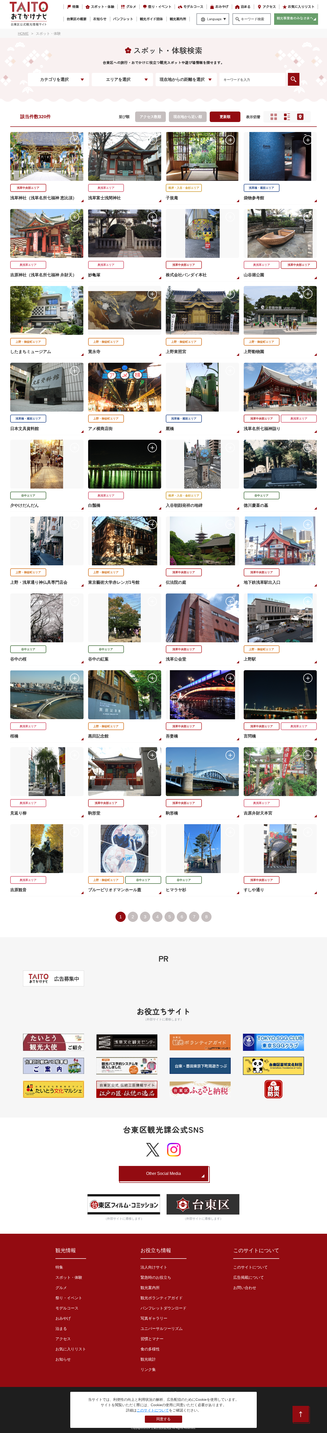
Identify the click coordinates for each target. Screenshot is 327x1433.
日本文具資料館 (24, 428)
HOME (23, 33)
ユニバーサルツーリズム (162, 1328)
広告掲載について (248, 1277)
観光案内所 (178, 19)
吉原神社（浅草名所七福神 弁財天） (43, 275)
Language (214, 19)
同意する (163, 1419)
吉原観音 (18, 890)
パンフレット (123, 19)
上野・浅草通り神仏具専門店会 (38, 582)
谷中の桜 (18, 659)
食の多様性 (150, 1349)
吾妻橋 (172, 736)
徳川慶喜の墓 (256, 505)
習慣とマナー (152, 1339)
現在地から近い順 (187, 117)
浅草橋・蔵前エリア (261, 187)
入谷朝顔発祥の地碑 (184, 505)
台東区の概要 (77, 19)
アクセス (269, 6)
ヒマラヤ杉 (176, 890)
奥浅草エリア (106, 187)
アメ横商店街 (100, 428)
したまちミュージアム (30, 351)
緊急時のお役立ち (156, 1277)
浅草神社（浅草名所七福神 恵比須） (43, 198)
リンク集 (148, 1369)
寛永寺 (94, 351)
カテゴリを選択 (54, 79)
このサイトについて (250, 1267)
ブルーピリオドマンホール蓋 (114, 890)
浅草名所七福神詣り (262, 428)
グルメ (131, 6)
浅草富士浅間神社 (104, 198)
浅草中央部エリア (28, 187)
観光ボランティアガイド (162, 1298)
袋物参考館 (254, 198)
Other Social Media (163, 1173)
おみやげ (222, 6)
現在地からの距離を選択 (182, 79)
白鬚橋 (94, 505)
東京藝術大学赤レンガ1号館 (113, 582)
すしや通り (254, 890)
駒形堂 (94, 813)
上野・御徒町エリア (28, 341)
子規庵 (172, 198)
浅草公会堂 (176, 659)
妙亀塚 (94, 275)
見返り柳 (18, 813)
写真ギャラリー (154, 1318)
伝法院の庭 (176, 582)
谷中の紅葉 (98, 659)
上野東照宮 (176, 351)
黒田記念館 (98, 736)
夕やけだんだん (24, 505)
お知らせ (100, 19)
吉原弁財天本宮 (258, 813)
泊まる (246, 6)
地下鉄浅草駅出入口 (262, 582)
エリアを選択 (118, 79)
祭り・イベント (159, 6)
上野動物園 (254, 351)
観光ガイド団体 (151, 19)
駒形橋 (172, 813)
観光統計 (148, 1359)
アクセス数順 (150, 117)
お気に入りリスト (301, 6)
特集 (75, 6)
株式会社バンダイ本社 (186, 275)
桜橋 (14, 736)
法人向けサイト (154, 1267)
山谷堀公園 (254, 275)
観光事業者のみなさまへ (295, 18)
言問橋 (250, 736)
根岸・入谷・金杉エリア (183, 187)
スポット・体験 (102, 6)
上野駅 (250, 659)
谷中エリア (28, 495)
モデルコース (193, 6)
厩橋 (170, 428)
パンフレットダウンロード (163, 1308)
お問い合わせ (244, 1287)
